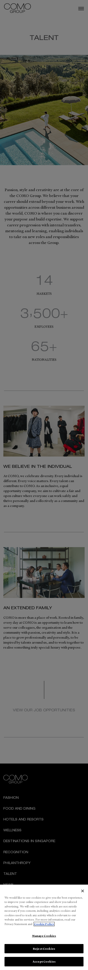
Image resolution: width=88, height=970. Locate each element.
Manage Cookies (44, 935)
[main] (44, 927)
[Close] (83, 891)
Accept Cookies (44, 961)
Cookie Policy (44, 924)
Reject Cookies (44, 948)
